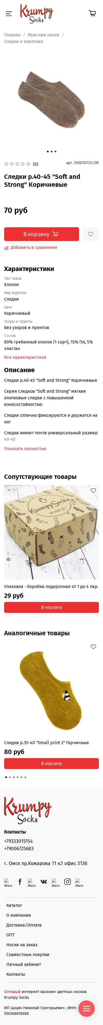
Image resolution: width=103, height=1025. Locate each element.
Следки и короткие (23, 41)
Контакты (15, 974)
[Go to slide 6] (25, 777)
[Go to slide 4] (17, 777)
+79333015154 (18, 841)
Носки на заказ (22, 944)
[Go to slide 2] (51, 151)
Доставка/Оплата (24, 925)
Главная (12, 34)
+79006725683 (19, 849)
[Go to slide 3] (55, 151)
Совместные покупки (27, 954)
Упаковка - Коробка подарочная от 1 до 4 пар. (51, 586)
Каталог (14, 905)
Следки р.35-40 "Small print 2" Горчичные (46, 742)
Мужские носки (43, 34)
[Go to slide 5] (21, 777)
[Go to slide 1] (48, 151)
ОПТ (10, 934)
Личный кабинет (23, 964)
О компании (18, 915)
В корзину (51, 607)
